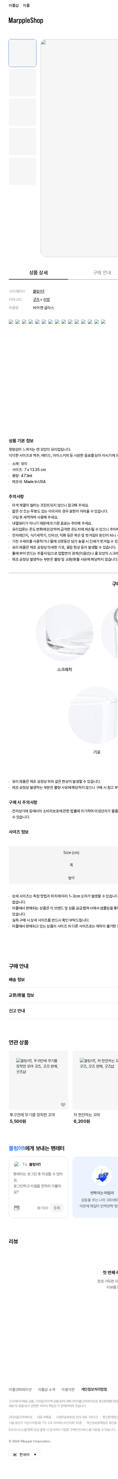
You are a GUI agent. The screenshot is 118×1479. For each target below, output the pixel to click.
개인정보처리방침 (94, 1389)
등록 (57, 1208)
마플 (26, 5)
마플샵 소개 (46, 1389)
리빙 (46, 299)
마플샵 (13, 5)
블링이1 (38, 291)
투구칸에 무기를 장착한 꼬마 (32, 1114)
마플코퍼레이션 (20, 1389)
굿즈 (36, 299)
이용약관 (67, 1389)
